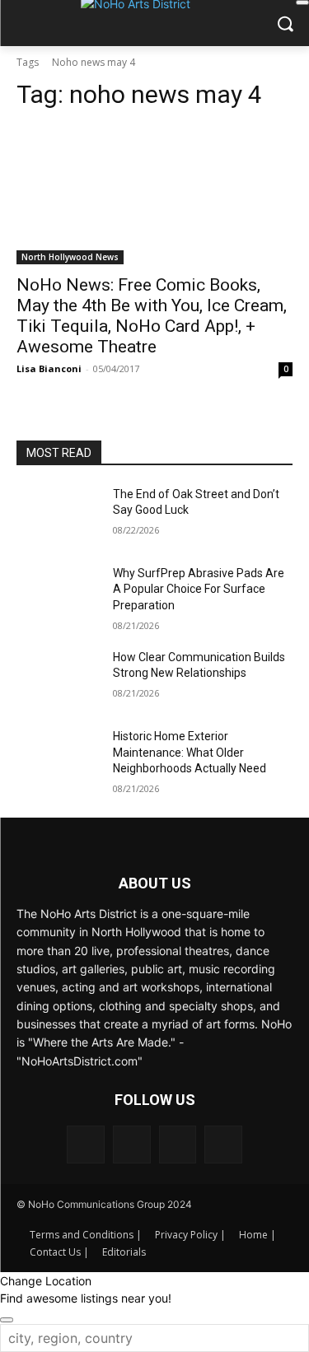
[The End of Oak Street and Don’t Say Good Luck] (58, 515)
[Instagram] (132, 1144)
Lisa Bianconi (49, 368)
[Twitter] (223, 1144)
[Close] (302, 2)
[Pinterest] (178, 1144)
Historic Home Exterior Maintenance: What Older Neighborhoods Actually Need (189, 752)
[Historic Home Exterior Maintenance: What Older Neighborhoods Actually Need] (58, 757)
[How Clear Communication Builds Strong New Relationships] (58, 678)
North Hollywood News (70, 257)
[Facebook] (86, 1144)
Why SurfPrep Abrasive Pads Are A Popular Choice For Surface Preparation (198, 589)
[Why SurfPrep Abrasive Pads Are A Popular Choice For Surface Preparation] (58, 594)
